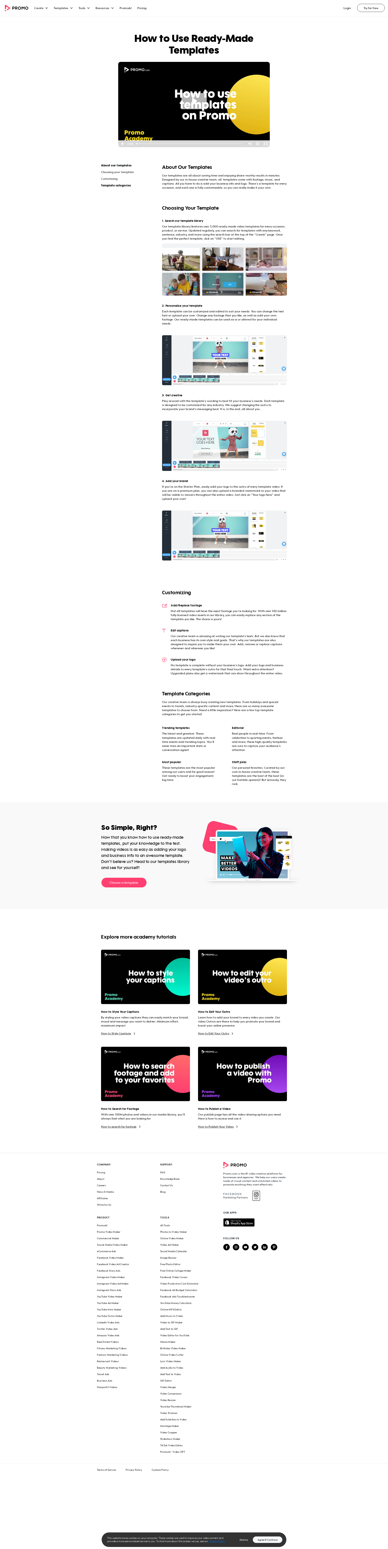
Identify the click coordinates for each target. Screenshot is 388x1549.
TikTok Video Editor (171, 1445)
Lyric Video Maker (170, 1361)
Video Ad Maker (169, 1244)
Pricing (142, 8)
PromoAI (126, 8)
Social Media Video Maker (112, 1244)
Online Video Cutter (172, 1354)
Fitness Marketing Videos (112, 1348)
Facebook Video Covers (174, 1277)
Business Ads (104, 1380)
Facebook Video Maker (110, 1257)
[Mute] (250, 143)
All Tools (165, 1225)
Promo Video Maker (108, 1231)
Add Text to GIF (169, 1328)
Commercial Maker (108, 1238)
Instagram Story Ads (109, 1290)
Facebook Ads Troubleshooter (177, 1296)
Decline (244, 1539)
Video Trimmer (169, 1413)
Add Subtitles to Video (173, 1419)
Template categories (116, 185)
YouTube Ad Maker (108, 1303)
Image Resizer (168, 1257)
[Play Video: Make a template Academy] (194, 101)
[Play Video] (122, 143)
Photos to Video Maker (173, 1231)
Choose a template (124, 883)
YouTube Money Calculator (176, 1303)
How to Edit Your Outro (214, 1012)
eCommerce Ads (106, 1251)
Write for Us (104, 1204)
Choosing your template (117, 172)
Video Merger (168, 1387)
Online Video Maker (172, 1238)
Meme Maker (168, 1341)
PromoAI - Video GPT (172, 1451)
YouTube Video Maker (109, 1296)
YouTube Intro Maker (109, 1309)
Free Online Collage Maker (175, 1270)
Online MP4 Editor (171, 1309)
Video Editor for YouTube (175, 1335)
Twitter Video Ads (107, 1328)
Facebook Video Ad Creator (113, 1264)
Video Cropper (168, 1432)
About (100, 1178)
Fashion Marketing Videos (112, 1354)
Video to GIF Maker (171, 1322)
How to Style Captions (116, 1033)
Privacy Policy (134, 1469)
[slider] (190, 143)
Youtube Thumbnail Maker (176, 1406)
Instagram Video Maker (111, 1277)
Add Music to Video (171, 1315)
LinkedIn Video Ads (108, 1322)
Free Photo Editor (170, 1264)
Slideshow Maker (170, 1438)
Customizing (109, 178)
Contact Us (166, 1185)
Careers (101, 1185)
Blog (163, 1191)
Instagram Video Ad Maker (113, 1283)
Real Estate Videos (108, 1341)
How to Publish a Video (214, 1109)
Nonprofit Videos (107, 1387)
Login (347, 8)
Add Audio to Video (171, 1367)
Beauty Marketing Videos (112, 1367)
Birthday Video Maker (173, 1348)
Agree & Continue (267, 1539)
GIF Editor (166, 1380)
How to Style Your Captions (120, 1012)
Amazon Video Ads (108, 1335)
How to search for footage (119, 1126)
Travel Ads (103, 1374)
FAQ (162, 1172)
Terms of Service (106, 1469)
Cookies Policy (160, 1469)
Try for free (371, 8)
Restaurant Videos (108, 1361)
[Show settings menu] (258, 143)
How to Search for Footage (120, 1109)
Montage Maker (169, 1425)
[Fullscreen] (266, 143)
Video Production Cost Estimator (179, 1283)
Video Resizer (168, 1400)
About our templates (116, 165)
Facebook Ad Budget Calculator (178, 1290)
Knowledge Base (170, 1178)
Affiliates (102, 1198)
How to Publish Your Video (216, 1126)
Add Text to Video (170, 1374)
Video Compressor (171, 1393)
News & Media (105, 1191)
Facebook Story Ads (108, 1270)
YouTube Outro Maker (110, 1315)
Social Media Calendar (173, 1251)
